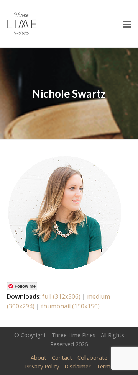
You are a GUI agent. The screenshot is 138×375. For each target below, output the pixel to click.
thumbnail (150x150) (70, 306)
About (38, 357)
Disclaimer (77, 366)
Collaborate (92, 357)
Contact (62, 357)
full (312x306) (61, 296)
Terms (104, 366)
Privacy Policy (42, 366)
